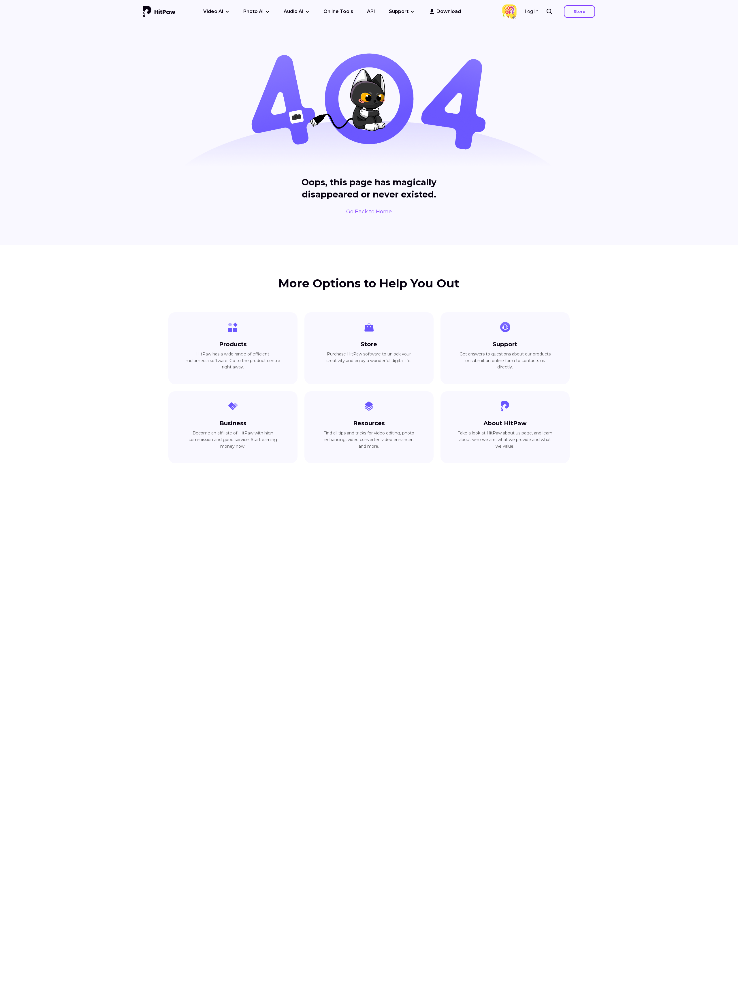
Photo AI (253, 11)
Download (448, 11)
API (371, 11)
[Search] (551, 11)
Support (398, 11)
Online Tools (338, 11)
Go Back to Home (369, 211)
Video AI (213, 11)
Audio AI (294, 11)
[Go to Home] (159, 11)
